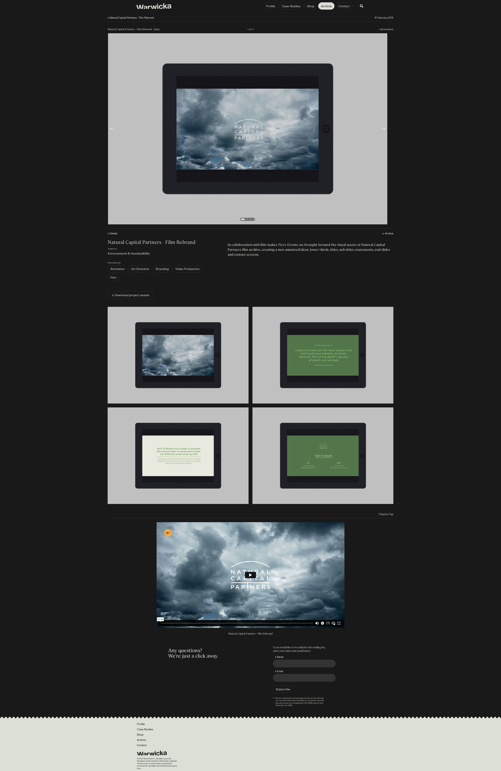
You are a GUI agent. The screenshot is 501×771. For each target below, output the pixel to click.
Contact (344, 6)
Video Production (187, 269)
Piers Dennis (288, 244)
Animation (117, 269)
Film (113, 277)
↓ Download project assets (130, 295)
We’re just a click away (192, 655)
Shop (310, 6)
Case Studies (291, 6)
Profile (270, 6)
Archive (326, 6)
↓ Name (279, 657)
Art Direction (140, 269)
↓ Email (279, 671)
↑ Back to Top (385, 514)
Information (386, 29)
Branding (162, 269)
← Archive (387, 233)
